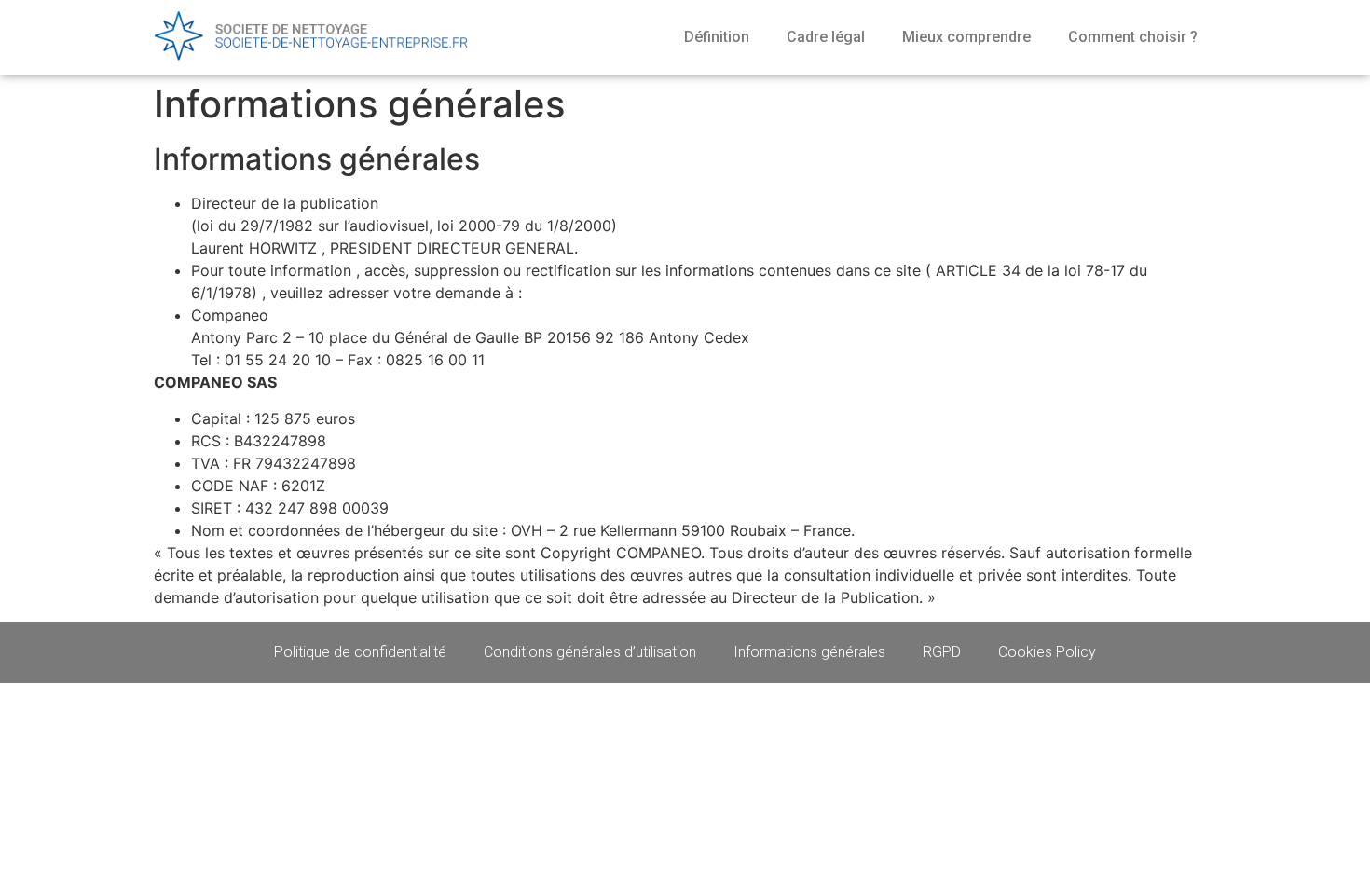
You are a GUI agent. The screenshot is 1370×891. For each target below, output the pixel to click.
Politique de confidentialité (360, 652)
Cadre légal (826, 37)
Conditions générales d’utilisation (590, 652)
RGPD (942, 652)
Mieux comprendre (966, 37)
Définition (716, 37)
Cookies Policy (1047, 652)
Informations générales (809, 652)
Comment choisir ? (1133, 37)
